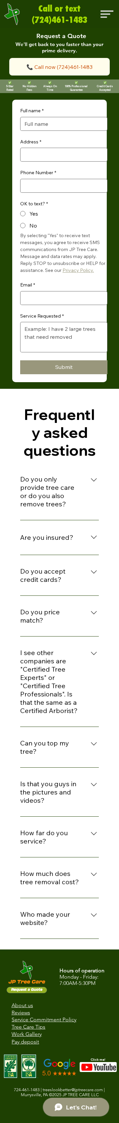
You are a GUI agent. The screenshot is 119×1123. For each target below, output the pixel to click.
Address (30, 142)
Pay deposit (25, 1042)
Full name (32, 111)
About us (22, 1005)
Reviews (21, 1012)
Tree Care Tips (28, 1027)
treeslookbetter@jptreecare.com (73, 1089)
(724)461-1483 (59, 19)
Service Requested (42, 316)
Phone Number (38, 173)
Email (27, 285)
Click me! (98, 1059)
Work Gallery (27, 1034)
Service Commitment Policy (44, 1019)
